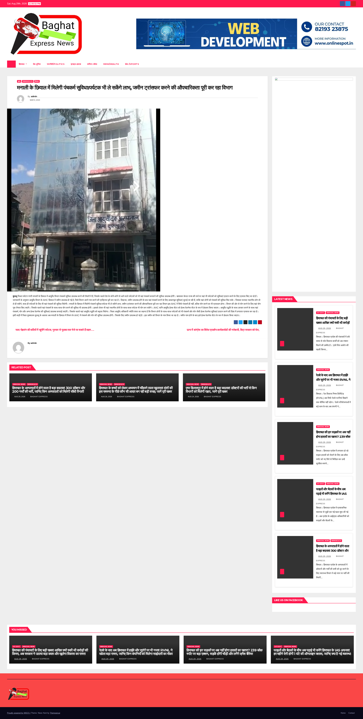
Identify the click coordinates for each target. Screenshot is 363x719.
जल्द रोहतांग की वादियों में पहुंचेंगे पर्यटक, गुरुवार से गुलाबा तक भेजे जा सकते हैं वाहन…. (54, 329)
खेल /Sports (132, 64)
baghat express (39, 397)
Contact (351, 713)
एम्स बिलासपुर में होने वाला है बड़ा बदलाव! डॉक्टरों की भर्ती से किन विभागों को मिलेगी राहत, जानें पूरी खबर (221, 390)
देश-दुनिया (37, 64)
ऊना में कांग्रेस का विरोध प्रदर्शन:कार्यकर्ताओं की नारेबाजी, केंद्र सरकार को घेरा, (223, 329)
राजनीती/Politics (56, 64)
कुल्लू (19, 81)
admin (34, 96)
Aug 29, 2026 (324, 328)
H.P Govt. (320, 312)
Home (343, 713)
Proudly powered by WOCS (18, 713)
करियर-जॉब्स (92, 64)
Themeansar (55, 713)
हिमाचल (22, 64)
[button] (354, 64)
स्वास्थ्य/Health (111, 64)
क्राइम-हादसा (76, 64)
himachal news (19, 384)
